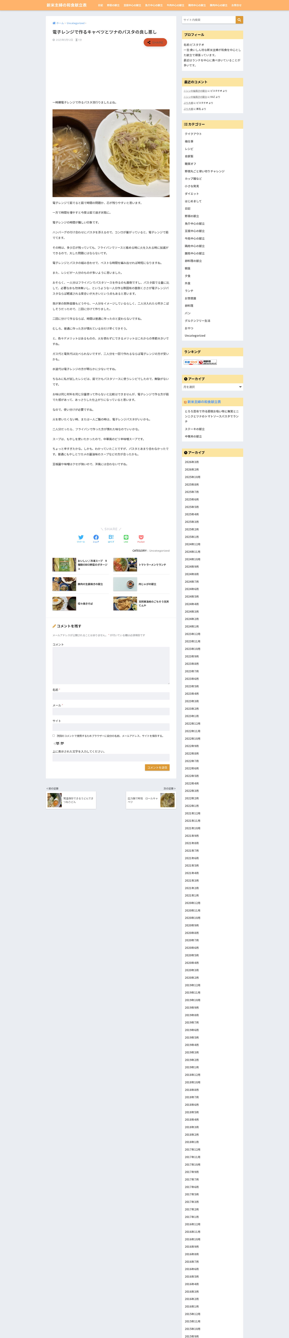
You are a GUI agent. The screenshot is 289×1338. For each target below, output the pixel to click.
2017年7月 (192, 1179)
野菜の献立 (113, 5)
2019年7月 (192, 1023)
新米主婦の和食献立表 (67, 5)
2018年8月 (192, 1090)
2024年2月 (192, 619)
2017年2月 (192, 1209)
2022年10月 (193, 739)
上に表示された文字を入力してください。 (79, 751)
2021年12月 (193, 813)
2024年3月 (192, 611)
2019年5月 (192, 1037)
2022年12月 (193, 723)
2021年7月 (192, 851)
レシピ (189, 149)
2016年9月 (192, 1247)
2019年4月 (192, 1045)
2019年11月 (193, 993)
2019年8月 (192, 1015)
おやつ (189, 328)
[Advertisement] (111, 73)
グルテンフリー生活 (197, 321)
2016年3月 (192, 1292)
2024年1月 (192, 626)
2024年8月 (192, 574)
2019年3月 (192, 1052)
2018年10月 (193, 1082)
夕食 (187, 276)
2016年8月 (192, 1254)
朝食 (187, 268)
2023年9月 (192, 656)
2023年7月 (192, 671)
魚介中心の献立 (154, 5)
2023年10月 (193, 649)
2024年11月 (193, 552)
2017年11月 (193, 1157)
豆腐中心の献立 (132, 5)
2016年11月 (193, 1232)
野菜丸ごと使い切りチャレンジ (205, 171)
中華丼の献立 (193, 436)
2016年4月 (192, 1284)
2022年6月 (192, 768)
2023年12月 (193, 634)
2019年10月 (193, 1000)
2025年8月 (192, 484)
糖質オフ (190, 164)
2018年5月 (192, 1112)
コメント (58, 644)
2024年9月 (192, 567)
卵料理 (189, 306)
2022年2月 (192, 798)
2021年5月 (192, 866)
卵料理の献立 (193, 261)
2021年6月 (192, 858)
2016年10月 (193, 1239)
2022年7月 (192, 761)
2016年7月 (192, 1262)
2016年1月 (192, 1306)
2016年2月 (192, 1299)
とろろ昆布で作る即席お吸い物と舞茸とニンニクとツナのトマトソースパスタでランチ (212, 416)
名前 (56, 690)
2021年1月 (192, 896)
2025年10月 (193, 477)
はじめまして (193, 201)
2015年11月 (193, 1321)
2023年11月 (193, 641)
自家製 (189, 156)
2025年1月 (192, 537)
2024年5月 (192, 597)
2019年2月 (192, 1060)
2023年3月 (192, 701)
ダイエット (192, 194)
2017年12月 (193, 1150)
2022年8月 (192, 753)
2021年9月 (192, 836)
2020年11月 (193, 910)
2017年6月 (192, 1187)
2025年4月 (192, 514)
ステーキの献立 (195, 429)
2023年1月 (192, 716)
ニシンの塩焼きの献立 (195, 90)
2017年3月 (192, 1202)
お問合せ (236, 5)
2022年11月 (193, 731)
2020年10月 (193, 918)
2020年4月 (192, 963)
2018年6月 (192, 1105)
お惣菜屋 (190, 298)
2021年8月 (192, 843)
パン (188, 313)
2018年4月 (192, 1120)
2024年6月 (192, 589)
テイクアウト (193, 134)
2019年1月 (192, 1067)
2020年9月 (192, 925)
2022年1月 (192, 806)
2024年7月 (192, 582)
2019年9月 (192, 1008)
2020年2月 (192, 978)
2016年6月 (192, 1269)
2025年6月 (192, 499)
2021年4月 (192, 873)
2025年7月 (192, 492)
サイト (57, 721)
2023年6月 (192, 679)
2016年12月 (193, 1224)
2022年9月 (192, 746)
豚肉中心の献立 (218, 5)
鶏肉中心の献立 (197, 5)
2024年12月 (193, 544)
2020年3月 (192, 970)
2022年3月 (192, 791)
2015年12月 (193, 1314)
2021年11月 (193, 821)
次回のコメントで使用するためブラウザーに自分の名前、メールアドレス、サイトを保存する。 (111, 736)
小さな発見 (192, 186)
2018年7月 (192, 1097)
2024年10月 (193, 559)
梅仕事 (189, 141)
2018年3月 (192, 1127)
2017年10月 (193, 1164)
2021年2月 (192, 888)
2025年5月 (192, 507)
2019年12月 (193, 985)
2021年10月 (193, 828)
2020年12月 (193, 903)
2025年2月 (192, 529)
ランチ (189, 291)
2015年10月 (193, 1329)
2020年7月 (192, 940)
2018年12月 (193, 1075)
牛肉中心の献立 (175, 5)
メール (58, 705)
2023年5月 (192, 686)
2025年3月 (192, 522)
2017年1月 (192, 1217)
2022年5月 (192, 776)
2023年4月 (192, 694)
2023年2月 (192, 709)
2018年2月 (192, 1135)
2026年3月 (192, 462)
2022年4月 (192, 783)
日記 (100, 5)
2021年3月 (192, 880)
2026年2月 (192, 470)
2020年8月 (192, 933)
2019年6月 (192, 1030)
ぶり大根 (188, 102)
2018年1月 (192, 1142)
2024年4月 (192, 604)
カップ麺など (193, 179)
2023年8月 (192, 664)
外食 (187, 283)
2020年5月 (192, 955)
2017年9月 (192, 1172)
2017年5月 (192, 1194)
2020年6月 (192, 948)
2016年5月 (192, 1277)
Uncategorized (159, 550)
